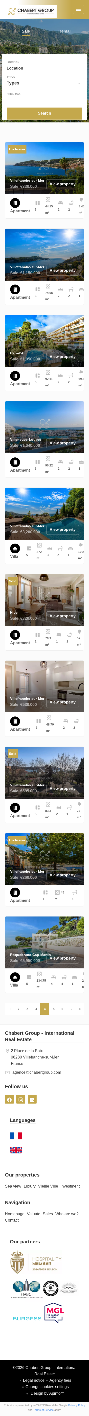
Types (11, 77)
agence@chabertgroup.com (36, 1072)
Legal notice (33, 1380)
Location (13, 62)
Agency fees (60, 1380)
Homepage (31, 14)
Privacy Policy (76, 1405)
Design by (47, 1393)
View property (63, 184)
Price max (14, 94)
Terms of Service (43, 1409)
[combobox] (44, 68)
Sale (26, 31)
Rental (64, 31)
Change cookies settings (47, 1387)
